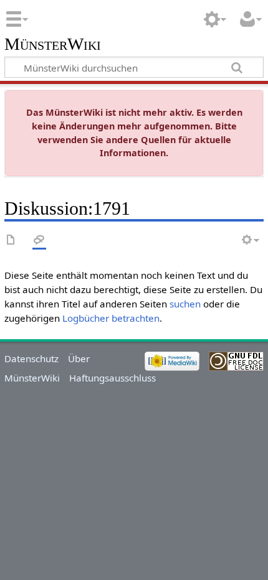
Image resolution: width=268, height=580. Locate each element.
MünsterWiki (52, 44)
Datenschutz (31, 358)
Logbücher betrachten (111, 318)
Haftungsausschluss (112, 378)
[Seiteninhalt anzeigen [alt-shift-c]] (11, 240)
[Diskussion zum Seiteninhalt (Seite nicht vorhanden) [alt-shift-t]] (39, 240)
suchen (185, 303)
